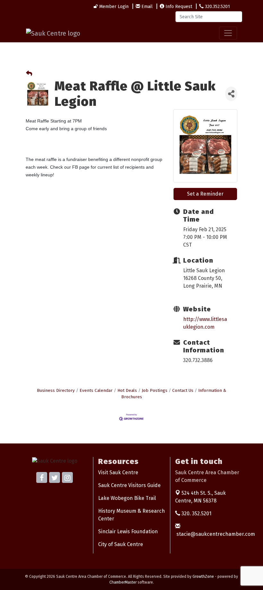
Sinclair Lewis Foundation (128, 531)
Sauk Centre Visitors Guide (129, 485)
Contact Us (182, 390)
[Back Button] (29, 74)
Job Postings (154, 390)
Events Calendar (96, 390)
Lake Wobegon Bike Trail (127, 498)
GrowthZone (203, 576)
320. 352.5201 (195, 513)
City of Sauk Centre (120, 544)
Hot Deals (127, 390)
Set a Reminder (205, 194)
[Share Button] (231, 94)
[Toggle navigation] (228, 33)
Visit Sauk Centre (118, 472)
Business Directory (56, 390)
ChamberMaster (123, 582)
